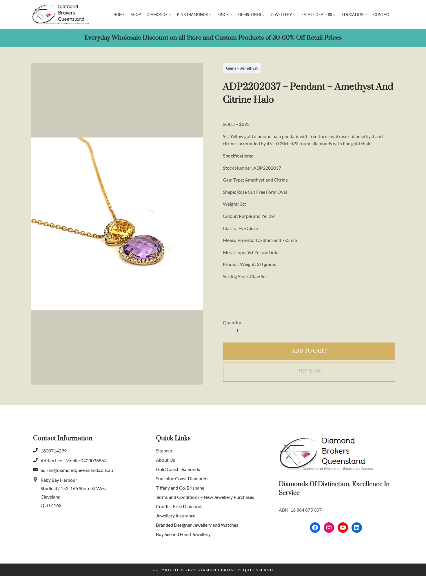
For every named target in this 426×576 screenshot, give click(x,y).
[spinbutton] (237, 331)
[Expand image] (195, 73)
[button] (227, 331)
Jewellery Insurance (175, 515)
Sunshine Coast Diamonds (182, 478)
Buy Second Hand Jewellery (183, 534)
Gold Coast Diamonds (178, 469)
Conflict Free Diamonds (179, 506)
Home (119, 14)
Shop (136, 14)
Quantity (232, 322)
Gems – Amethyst (242, 68)
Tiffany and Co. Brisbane (180, 487)
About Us (165, 460)
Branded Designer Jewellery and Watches (197, 525)
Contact (382, 14)
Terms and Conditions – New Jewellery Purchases (205, 497)
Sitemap (164, 450)
